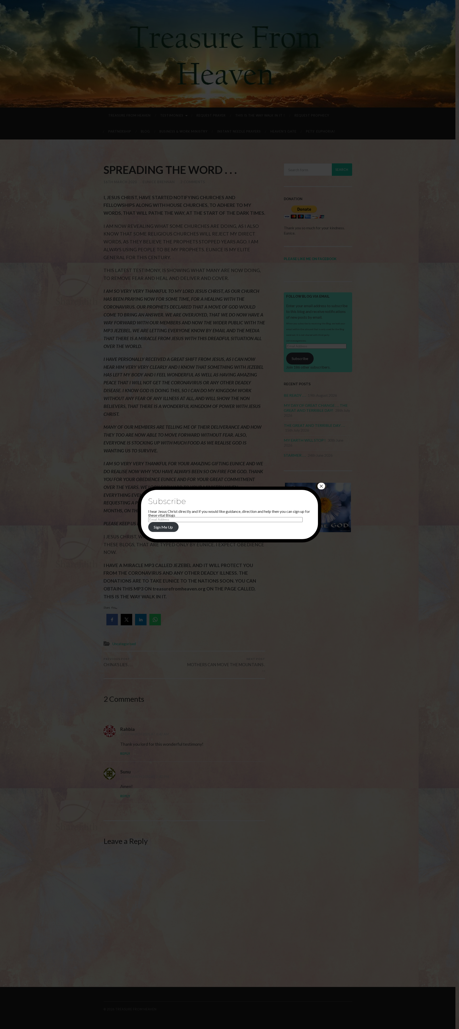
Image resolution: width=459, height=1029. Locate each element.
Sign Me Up (163, 527)
